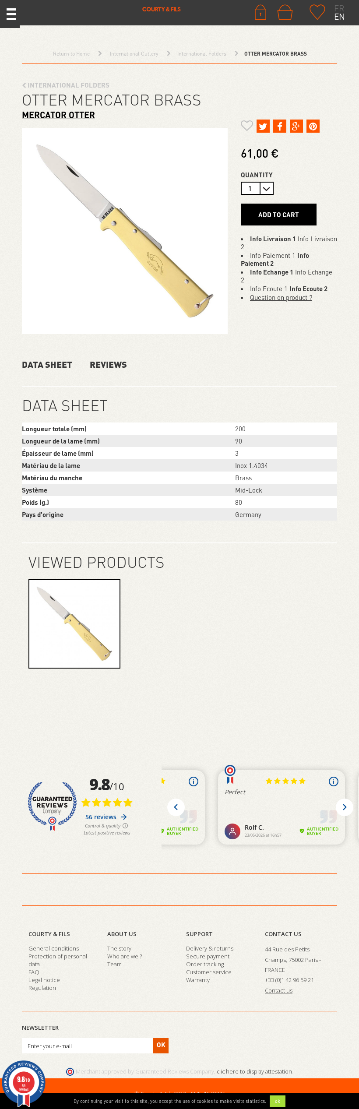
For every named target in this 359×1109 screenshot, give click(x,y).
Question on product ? (281, 297)
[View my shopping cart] (287, 12)
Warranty (198, 980)
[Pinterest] (313, 126)
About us (122, 934)
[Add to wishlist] (247, 126)
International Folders (67, 85)
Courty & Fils (49, 934)
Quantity (257, 175)
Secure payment (207, 956)
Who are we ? (124, 956)
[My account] (260, 11)
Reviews (108, 364)
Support (199, 934)
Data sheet (47, 364)
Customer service (209, 972)
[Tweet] (263, 126)
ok (277, 1101)
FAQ (33, 972)
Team (114, 964)
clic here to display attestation (254, 1071)
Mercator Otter (58, 114)
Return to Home (71, 53)
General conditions (53, 948)
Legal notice (44, 980)
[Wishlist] (317, 11)
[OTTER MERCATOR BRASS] (74, 624)
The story (119, 948)
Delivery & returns (209, 948)
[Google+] (296, 126)
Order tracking (205, 964)
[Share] (279, 126)
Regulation (42, 988)
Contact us (283, 934)
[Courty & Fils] (104, 9)
